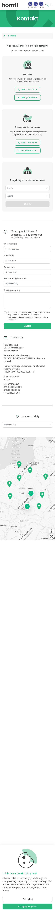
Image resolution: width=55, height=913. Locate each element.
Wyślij (27, 326)
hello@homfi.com (29, 97)
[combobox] (27, 188)
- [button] (51, 536)
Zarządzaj (28, 899)
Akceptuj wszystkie (27, 906)
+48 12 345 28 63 (29, 142)
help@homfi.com (29, 150)
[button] (36, 5)
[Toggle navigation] (51, 5)
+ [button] (51, 531)
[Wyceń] (41, 4)
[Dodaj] (36, 4)
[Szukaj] (30, 4)
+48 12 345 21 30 (29, 89)
